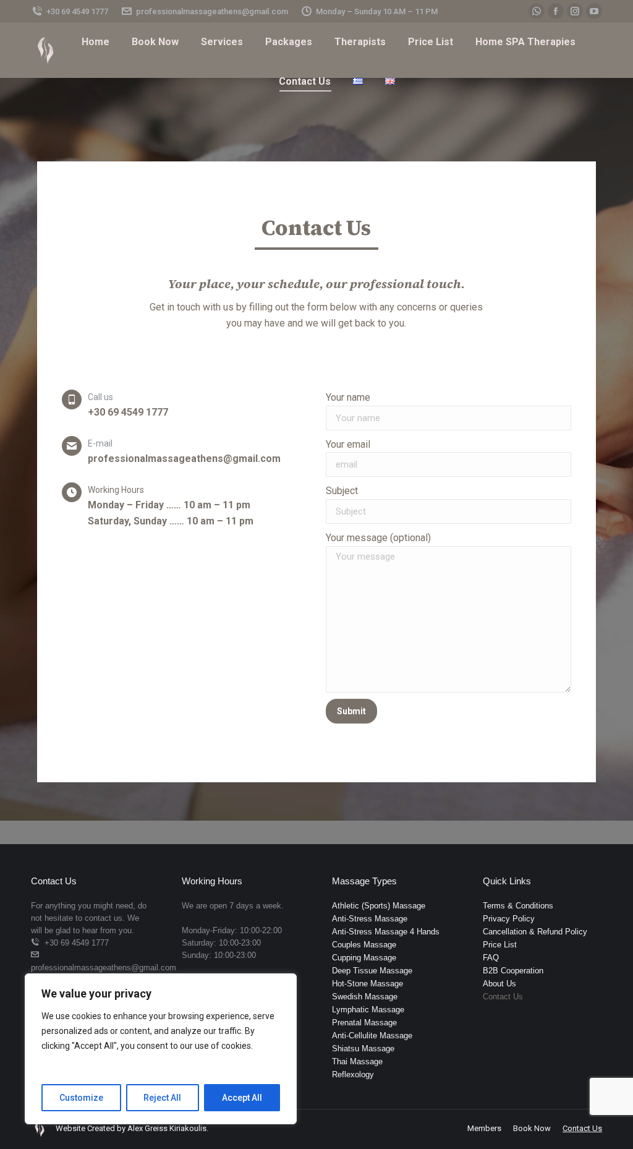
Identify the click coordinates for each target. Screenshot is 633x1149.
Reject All (162, 1098)
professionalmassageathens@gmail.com (212, 11)
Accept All (242, 1098)
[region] (161, 1048)
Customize (81, 1098)
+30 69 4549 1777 (77, 11)
